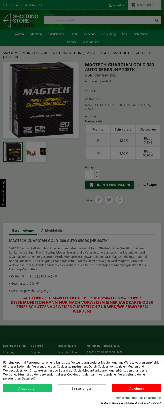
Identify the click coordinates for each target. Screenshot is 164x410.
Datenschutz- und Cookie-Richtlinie (137, 398)
